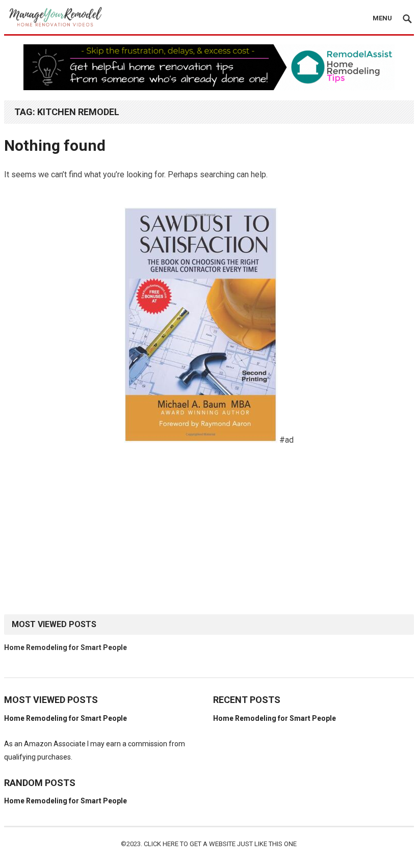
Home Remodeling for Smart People (65, 647)
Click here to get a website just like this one (220, 844)
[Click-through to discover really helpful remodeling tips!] (209, 87)
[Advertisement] (209, 530)
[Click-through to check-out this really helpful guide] (200, 440)
